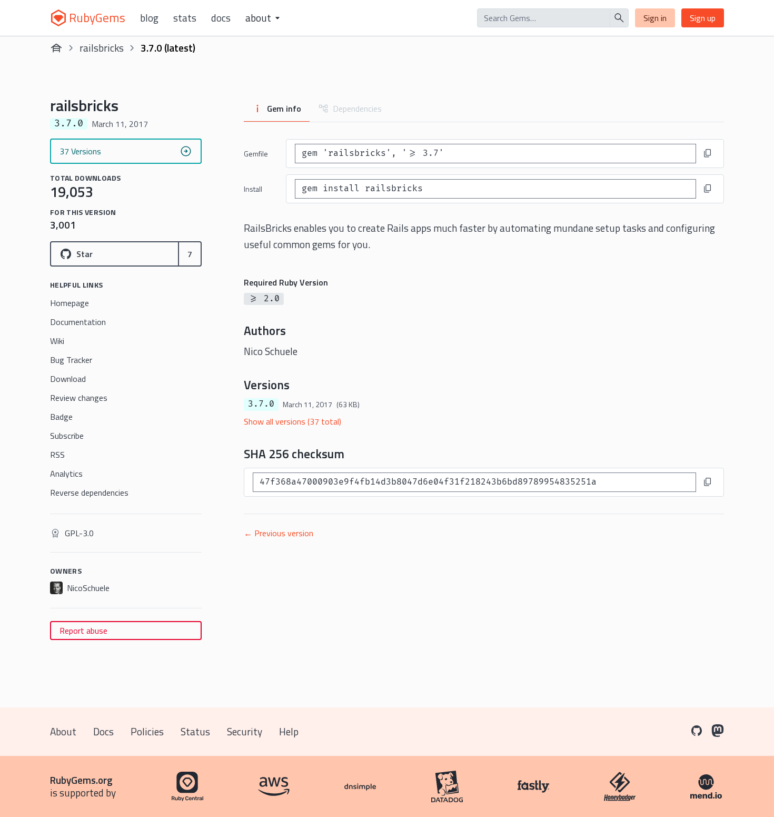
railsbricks (102, 47)
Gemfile (256, 153)
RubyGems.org (81, 780)
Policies (147, 731)
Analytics (66, 473)
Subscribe (67, 435)
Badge (61, 416)
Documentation (78, 322)
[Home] (56, 48)
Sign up (703, 18)
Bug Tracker (71, 359)
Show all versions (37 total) (292, 421)
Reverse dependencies (89, 492)
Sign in (655, 18)
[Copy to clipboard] (707, 153)
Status (195, 731)
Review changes (78, 397)
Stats (184, 18)
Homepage (69, 303)
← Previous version (278, 533)
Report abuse (83, 630)
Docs (221, 18)
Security (244, 731)
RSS (57, 454)
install (253, 188)
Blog (149, 18)
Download (68, 378)
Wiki (57, 340)
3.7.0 (261, 404)
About (63, 731)
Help (289, 731)
